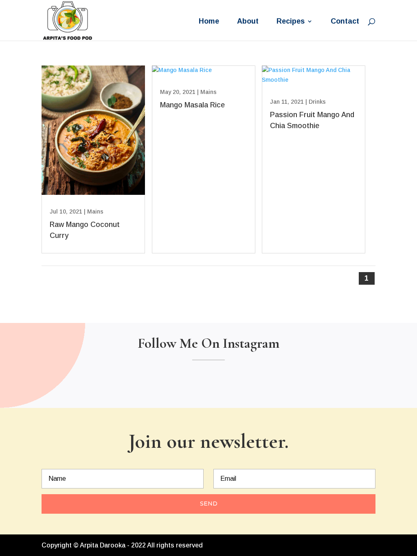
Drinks (317, 101)
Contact (345, 21)
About (248, 21)
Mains (95, 211)
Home (209, 21)
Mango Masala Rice (192, 105)
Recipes (291, 21)
